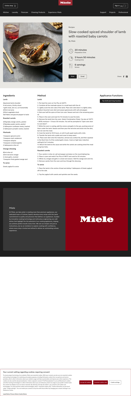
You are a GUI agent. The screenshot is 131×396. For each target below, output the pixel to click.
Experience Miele (54, 12)
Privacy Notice (14, 394)
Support (103, 12)
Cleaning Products (38, 12)
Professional (123, 12)
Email (82, 76)
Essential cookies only (100, 382)
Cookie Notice (23, 394)
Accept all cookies (85, 382)
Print (72, 76)
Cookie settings (115, 382)
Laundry (15, 12)
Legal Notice (6, 394)
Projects (112, 12)
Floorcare (24, 12)
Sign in (117, 6)
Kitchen (6, 12)
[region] (65, 382)
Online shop (9, 6)
